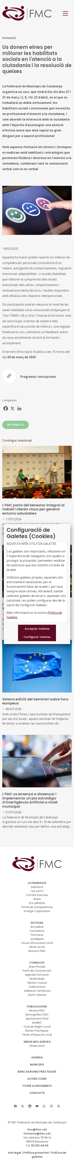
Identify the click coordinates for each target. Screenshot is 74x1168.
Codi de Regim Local (37, 1027)
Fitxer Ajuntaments (37, 1086)
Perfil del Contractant (37, 971)
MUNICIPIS (37, 1064)
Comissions (37, 931)
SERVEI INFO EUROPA (37, 1042)
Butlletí (37, 1023)
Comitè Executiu (37, 895)
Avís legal (14, 1153)
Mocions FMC (37, 951)
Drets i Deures (37, 995)
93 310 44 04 (39, 1146)
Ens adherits (37, 903)
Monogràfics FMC (37, 1014)
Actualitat (37, 927)
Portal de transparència (37, 907)
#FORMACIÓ (15, 425)
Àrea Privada (37, 967)
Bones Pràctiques (37, 1031)
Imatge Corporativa (37, 911)
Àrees (37, 899)
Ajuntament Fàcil (37, 1018)
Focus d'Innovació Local (37, 943)
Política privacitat (36, 1153)
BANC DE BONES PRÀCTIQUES (37, 1072)
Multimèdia (37, 979)
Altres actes (37, 947)
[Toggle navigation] (65, 13)
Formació (37, 935)
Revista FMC (37, 1010)
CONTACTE (37, 1093)
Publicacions (37, 987)
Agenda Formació (37, 975)
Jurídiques (37, 939)
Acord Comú (37, 1079)
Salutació (37, 887)
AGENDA (37, 1057)
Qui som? (37, 891)
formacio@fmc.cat (37, 1133)
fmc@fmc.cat (37, 1129)
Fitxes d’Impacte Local (37, 1035)
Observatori (37, 1046)
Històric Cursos (37, 983)
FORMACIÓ (37, 963)
